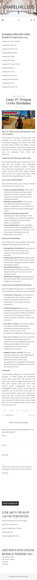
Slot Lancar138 (12, 87)
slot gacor (5, 562)
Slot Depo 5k (12, 45)
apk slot (10, 532)
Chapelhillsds (18, 7)
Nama (4, 436)
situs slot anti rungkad (20, 521)
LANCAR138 (14, 524)
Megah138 (11, 68)
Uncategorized (18, 96)
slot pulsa (5, 564)
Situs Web (5, 455)
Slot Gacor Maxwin (14, 41)
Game (18, 410)
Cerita (4, 410)
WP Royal (25, 576)
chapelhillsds (9, 415)
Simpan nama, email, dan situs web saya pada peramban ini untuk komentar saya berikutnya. (17, 468)
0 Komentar (31, 415)
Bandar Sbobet (13, 53)
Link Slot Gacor (12, 75)
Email (4, 445)
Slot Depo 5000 (13, 79)
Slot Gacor (11, 71)
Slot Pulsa (11, 83)
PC (32, 410)
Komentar (5, 473)
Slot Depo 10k (12, 49)
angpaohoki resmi (13, 536)
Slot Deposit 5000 (14, 64)
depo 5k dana (17, 528)
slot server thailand (8, 559)
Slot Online (11, 56)
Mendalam (25, 410)
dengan (11, 410)
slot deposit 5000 (8, 557)
